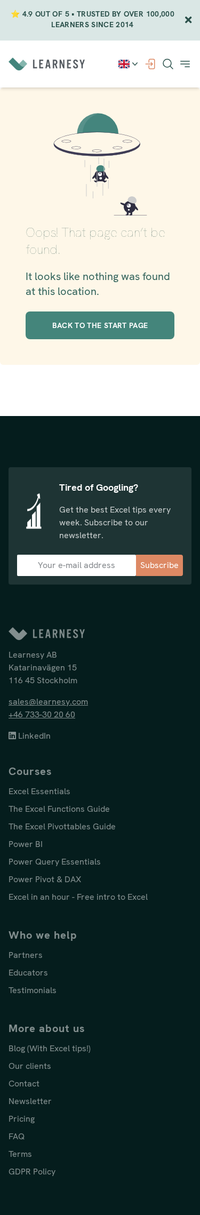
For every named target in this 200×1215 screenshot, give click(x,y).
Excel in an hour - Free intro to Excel (78, 896)
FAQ (17, 1136)
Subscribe (159, 565)
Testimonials (33, 990)
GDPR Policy (32, 1171)
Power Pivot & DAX (45, 879)
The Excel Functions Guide (59, 808)
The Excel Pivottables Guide (62, 826)
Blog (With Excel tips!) (50, 1048)
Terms (20, 1154)
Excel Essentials (39, 791)
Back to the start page (100, 325)
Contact (24, 1083)
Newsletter (30, 1101)
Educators (28, 972)
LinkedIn (33, 735)
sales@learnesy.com (48, 701)
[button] (185, 64)
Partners (26, 955)
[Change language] (129, 64)
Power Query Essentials (55, 861)
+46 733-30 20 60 (42, 714)
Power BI (26, 844)
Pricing (22, 1118)
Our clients (30, 1066)
